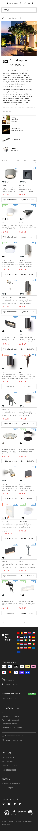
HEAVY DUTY (5, 409)
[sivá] (21, 558)
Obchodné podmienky (11, 716)
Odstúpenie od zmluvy (11, 724)
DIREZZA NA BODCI (7, 297)
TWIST (21, 223)
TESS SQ (21, 185)
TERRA (3, 447)
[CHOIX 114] (28, 473)
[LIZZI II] (28, 324)
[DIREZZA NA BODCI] (10, 286)
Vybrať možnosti (10, 200)
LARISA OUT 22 (6, 260)
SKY (2, 223)
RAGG (3, 335)
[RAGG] (10, 324)
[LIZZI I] (10, 361)
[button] (4, 3)
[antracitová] (3, 182)
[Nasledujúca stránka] (30, 622)
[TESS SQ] (28, 174)
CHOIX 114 (22, 484)
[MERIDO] (10, 174)
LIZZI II (21, 335)
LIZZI (20, 409)
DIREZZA (4, 484)
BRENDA (22, 447)
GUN (20, 372)
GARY (21, 561)
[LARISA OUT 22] (10, 249)
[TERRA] (10, 436)
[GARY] (28, 550)
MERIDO (4, 185)
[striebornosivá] (5, 182)
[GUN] (28, 361)
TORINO (4, 561)
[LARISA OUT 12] (28, 511)
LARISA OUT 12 (24, 521)
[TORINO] (10, 550)
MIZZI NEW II (23, 297)
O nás (4, 713)
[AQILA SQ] (10, 511)
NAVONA (4, 599)
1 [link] (3, 622)
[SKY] (10, 212)
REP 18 (21, 599)
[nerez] (3, 443)
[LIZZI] (28, 398)
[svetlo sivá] (7, 219)
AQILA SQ (4, 521)
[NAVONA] (10, 588)
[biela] (7, 182)
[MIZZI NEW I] (28, 249)
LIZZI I (3, 372)
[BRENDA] (28, 436)
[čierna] (5, 219)
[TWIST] (28, 212)
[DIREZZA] (10, 473)
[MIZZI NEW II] (28, 286)
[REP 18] (28, 588)
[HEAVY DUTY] (10, 398)
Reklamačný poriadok (10, 720)
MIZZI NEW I (23, 260)
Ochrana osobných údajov (12, 727)
